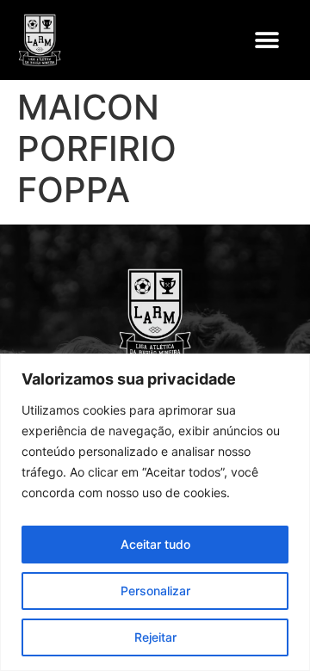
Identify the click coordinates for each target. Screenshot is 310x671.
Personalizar (155, 590)
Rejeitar (155, 637)
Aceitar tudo (155, 544)
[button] (266, 40)
